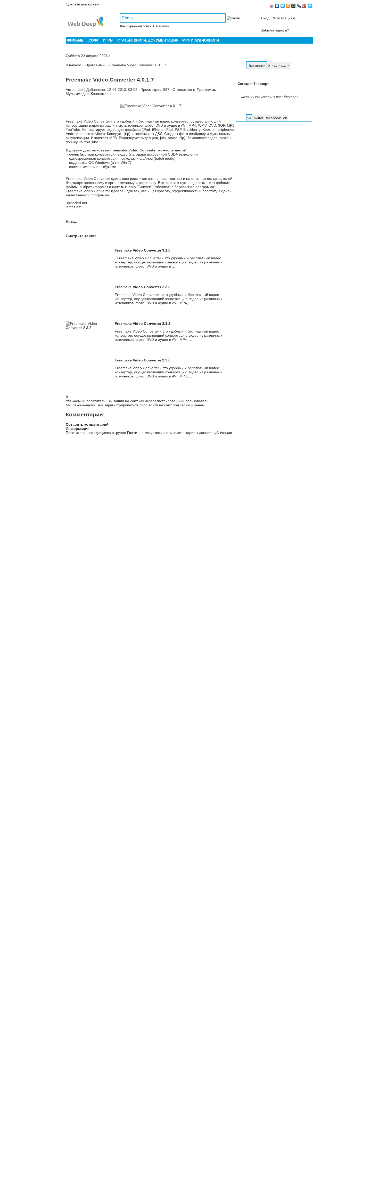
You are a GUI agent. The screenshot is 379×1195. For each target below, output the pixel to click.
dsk (80, 89)
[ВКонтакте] (277, 5)
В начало (74, 65)
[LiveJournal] (299, 5)
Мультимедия (77, 94)
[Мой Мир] (293, 5)
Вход (265, 18)
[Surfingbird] (309, 5)
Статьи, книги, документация (147, 40)
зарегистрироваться (121, 405)
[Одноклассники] (288, 5)
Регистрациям (283, 18)
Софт (93, 40)
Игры (108, 40)
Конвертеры (101, 94)
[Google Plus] (304, 5)
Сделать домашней (82, 4)
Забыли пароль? (275, 30)
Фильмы (76, 40)
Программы (207, 89)
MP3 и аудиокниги (200, 40)
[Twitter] (282, 5)
